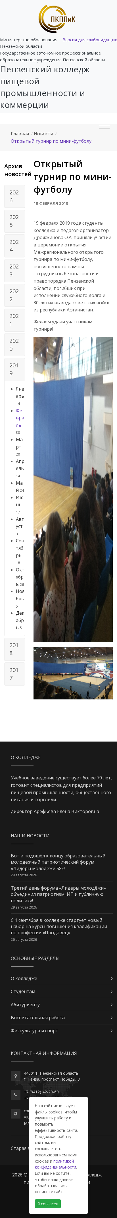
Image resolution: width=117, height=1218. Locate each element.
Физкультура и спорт (34, 1031)
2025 (14, 221)
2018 (14, 649)
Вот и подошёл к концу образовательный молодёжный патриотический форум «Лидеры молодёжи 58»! (58, 862)
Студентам (23, 991)
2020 (14, 344)
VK (26, 1117)
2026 (14, 196)
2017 (14, 674)
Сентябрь (20, 548)
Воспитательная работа (38, 1018)
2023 (14, 270)
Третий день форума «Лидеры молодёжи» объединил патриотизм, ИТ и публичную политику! (58, 894)
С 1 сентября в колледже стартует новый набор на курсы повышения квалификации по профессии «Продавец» (59, 926)
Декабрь (20, 620)
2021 (14, 320)
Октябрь (20, 577)
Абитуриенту (25, 1005)
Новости (43, 134)
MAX (28, 1123)
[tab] (15, 196)
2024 (14, 245)
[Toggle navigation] (104, 126)
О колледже (24, 978)
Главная (20, 134)
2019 (14, 369)
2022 (14, 295)
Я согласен (47, 1203)
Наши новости (30, 836)
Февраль (20, 418)
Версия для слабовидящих (89, 39)
